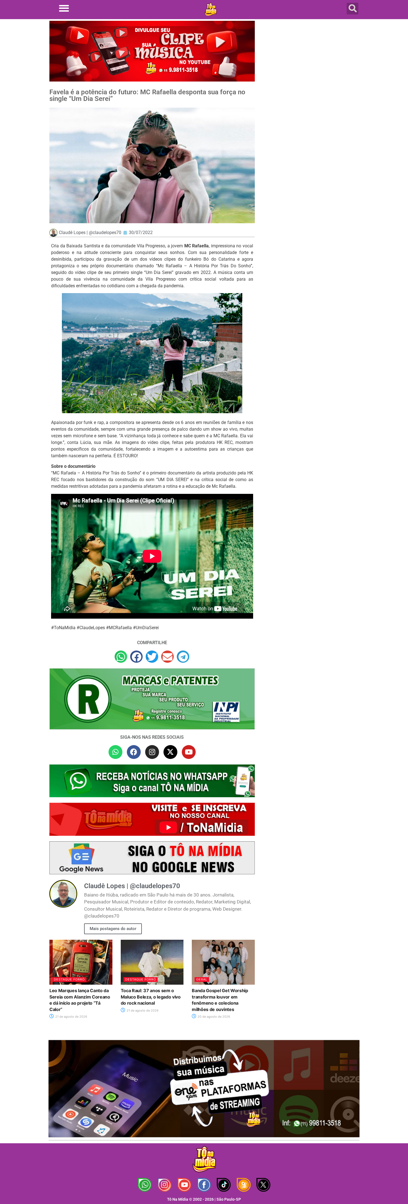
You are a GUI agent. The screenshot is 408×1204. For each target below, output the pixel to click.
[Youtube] (189, 752)
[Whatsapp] (115, 752)
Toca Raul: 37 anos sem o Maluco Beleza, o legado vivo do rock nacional (151, 997)
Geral (201, 979)
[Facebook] (134, 752)
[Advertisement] (310, 65)
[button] (64, 8)
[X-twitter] (170, 752)
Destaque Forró (69, 979)
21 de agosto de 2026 (70, 1016)
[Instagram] (152, 752)
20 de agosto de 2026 (213, 1016)
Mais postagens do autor (113, 928)
